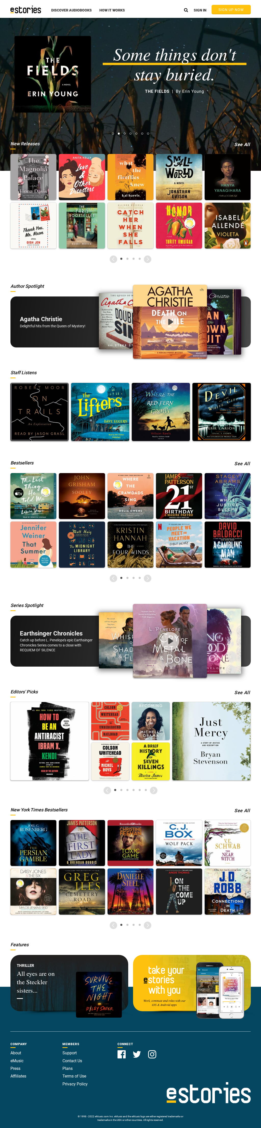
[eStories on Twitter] (137, 1051)
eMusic (16, 1060)
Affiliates (18, 1076)
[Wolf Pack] (179, 843)
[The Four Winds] (131, 545)
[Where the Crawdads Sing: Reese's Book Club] (131, 496)
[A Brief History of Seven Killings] (151, 762)
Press (15, 1068)
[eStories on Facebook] (122, 1051)
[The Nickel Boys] (110, 762)
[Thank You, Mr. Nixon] (33, 226)
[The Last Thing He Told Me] (33, 496)
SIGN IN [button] (200, 10)
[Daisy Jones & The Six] (33, 891)
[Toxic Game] (131, 843)
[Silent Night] (131, 891)
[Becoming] (151, 721)
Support (69, 1053)
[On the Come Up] (179, 891)
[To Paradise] (228, 177)
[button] (71, 13)
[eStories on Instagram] (152, 1051)
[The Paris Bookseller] (82, 226)
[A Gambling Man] (228, 545)
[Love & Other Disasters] (82, 177)
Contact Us (72, 1060)
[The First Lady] (82, 843)
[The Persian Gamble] (33, 843)
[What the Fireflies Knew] (131, 177)
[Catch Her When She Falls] (131, 226)
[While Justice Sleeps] (228, 496)
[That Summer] (33, 545)
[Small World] (179, 177)
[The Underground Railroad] (110, 721)
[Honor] (179, 226)
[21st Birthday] (179, 496)
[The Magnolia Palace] (33, 177)
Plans (67, 1068)
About (15, 1053)
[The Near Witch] (228, 843)
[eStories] (25, 9)
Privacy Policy (75, 1084)
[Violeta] (228, 226)
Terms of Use (74, 1076)
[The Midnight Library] (82, 545)
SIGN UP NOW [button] (231, 10)
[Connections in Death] (228, 891)
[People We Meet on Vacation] (179, 545)
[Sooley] (82, 496)
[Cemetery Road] (82, 891)
